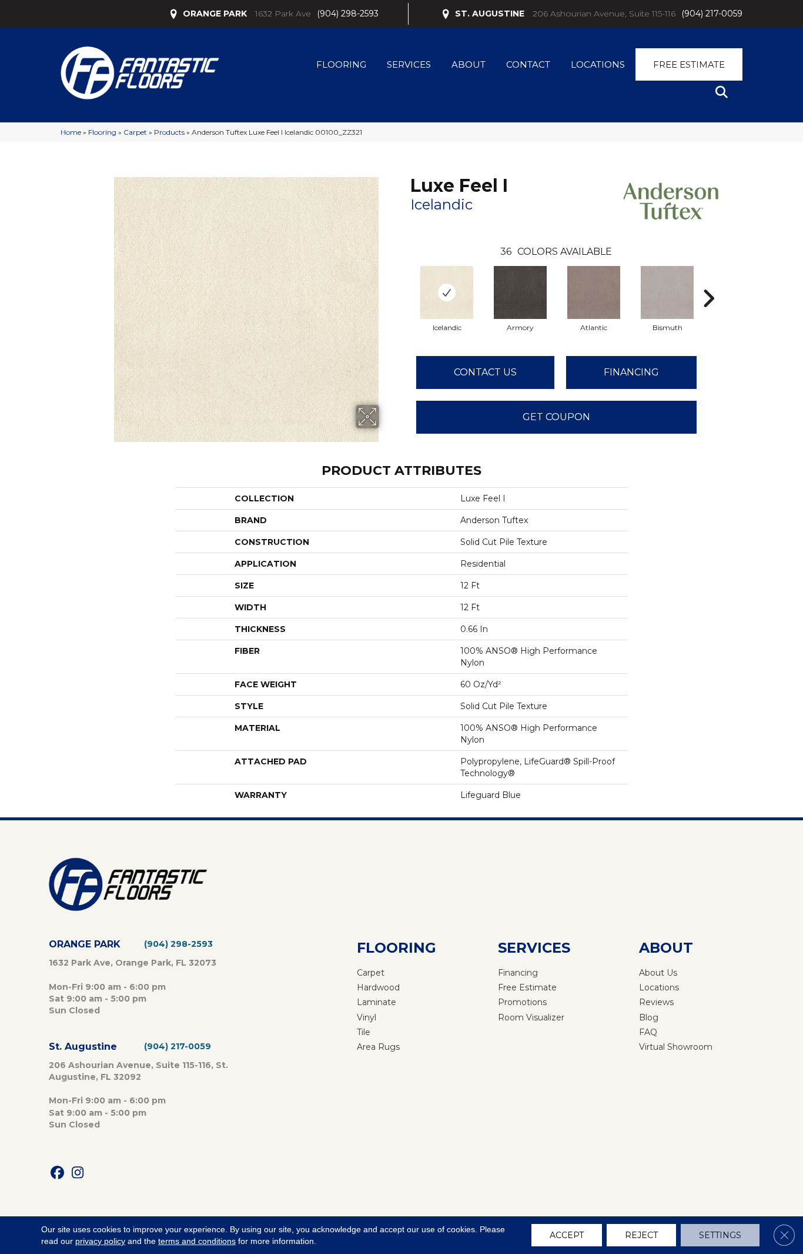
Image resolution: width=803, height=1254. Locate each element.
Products (169, 132)
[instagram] (77, 1173)
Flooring (341, 64)
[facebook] (57, 1173)
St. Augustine (83, 1046)
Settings (720, 1235)
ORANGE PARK (215, 13)
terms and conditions (197, 1241)
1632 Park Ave (283, 13)
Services (409, 64)
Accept (567, 1235)
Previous (404, 281)
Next (708, 281)
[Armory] (520, 292)
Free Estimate (689, 64)
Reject (641, 1235)
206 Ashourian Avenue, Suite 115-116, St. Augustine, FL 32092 (138, 1071)
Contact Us (485, 372)
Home (71, 132)
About (468, 64)
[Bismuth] (667, 292)
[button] (723, 93)
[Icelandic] (446, 292)
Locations (598, 64)
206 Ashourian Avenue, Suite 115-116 (604, 13)
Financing (631, 372)
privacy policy (100, 1241)
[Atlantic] (593, 292)
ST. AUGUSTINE (489, 13)
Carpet (135, 132)
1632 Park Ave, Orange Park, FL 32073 (132, 962)
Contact (528, 64)
